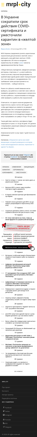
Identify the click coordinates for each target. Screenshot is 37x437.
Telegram (27, 155)
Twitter (7, 411)
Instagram (8, 415)
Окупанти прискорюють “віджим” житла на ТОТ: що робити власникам (20, 307)
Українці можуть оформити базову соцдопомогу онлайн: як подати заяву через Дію (20, 299)
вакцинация (29, 167)
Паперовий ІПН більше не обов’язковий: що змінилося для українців (20, 329)
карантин (6, 170)
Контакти (5, 391)
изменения (16, 167)
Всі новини (18, 371)
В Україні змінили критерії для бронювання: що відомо (20, 195)
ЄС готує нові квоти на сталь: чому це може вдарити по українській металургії (19, 218)
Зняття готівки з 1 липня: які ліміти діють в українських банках (20, 181)
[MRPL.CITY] (18, 5)
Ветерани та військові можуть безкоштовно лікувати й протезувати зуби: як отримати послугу (20, 257)
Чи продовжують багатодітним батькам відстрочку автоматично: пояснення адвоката (18, 354)
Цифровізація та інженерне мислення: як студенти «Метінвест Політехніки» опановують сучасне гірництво (19, 283)
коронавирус (7, 172)
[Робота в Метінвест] (18, 236)
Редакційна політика (9, 398)
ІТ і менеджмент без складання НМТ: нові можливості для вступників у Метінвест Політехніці (20, 274)
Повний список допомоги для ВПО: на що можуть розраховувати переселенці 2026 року (19, 203)
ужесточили (21, 172)
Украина (5, 167)
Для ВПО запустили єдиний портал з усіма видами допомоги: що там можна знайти (19, 314)
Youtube (8, 420)
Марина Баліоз (5, 49)
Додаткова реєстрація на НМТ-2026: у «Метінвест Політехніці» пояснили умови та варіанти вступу (19, 337)
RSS (6, 423)
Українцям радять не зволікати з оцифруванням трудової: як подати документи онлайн (17, 363)
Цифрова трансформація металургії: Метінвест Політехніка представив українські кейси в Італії (18, 265)
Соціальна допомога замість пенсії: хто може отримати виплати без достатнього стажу (20, 211)
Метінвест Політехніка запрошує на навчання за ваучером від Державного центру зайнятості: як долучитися (19, 346)
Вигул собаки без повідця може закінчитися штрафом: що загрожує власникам (20, 322)
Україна (4, 11)
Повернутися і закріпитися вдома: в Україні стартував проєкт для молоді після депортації (20, 290)
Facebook (14, 157)
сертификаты (18, 170)
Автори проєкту (7, 395)
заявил (21, 63)
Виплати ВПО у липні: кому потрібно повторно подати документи (17, 188)
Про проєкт (6, 387)
